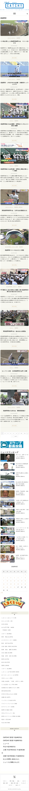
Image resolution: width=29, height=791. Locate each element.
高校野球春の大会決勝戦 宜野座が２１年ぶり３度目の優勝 (14, 124)
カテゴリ (10, 785)
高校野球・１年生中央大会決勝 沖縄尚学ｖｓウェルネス (14, 83)
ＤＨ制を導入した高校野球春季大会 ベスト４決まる (14, 42)
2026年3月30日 (14, 45)
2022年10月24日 (13, 413)
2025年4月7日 (14, 128)
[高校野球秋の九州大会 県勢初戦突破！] (14, 397)
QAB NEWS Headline (16, 789)
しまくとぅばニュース (8, 617)
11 (10, 580)
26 (14, 587)
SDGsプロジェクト (7, 713)
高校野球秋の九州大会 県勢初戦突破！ (14, 411)
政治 (3, 662)
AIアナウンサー (6, 706)
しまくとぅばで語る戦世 (8, 671)
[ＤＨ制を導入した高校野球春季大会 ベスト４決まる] (14, 28)
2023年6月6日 (14, 294)
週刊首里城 (5, 690)
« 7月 (1, 592)
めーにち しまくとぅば (8, 675)
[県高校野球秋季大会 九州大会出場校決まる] (14, 197)
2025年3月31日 (14, 173)
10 (7, 580)
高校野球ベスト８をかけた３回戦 (14, 250)
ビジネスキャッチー (7, 640)
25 (10, 587)
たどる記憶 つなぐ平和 (8, 684)
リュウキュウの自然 (7, 700)
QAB (17, 246)
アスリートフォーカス (8, 703)
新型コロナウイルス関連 (8, 716)
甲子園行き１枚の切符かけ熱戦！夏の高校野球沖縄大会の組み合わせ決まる (14, 290)
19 (14, 584)
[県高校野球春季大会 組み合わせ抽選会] (14, 318)
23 (3, 587)
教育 (3, 659)
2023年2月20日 (14, 334)
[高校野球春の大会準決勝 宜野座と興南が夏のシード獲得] (14, 156)
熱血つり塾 (5, 719)
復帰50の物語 (5, 710)
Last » (16, 436)
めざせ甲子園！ (8, 246)
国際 (3, 665)
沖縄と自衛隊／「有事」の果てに (11, 681)
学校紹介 (5, 630)
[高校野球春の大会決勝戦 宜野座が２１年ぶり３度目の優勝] (14, 111)
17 (7, 584)
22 (25, 584)
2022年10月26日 (13, 373)
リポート (13, 37)
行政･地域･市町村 (7, 646)
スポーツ (9, 37)
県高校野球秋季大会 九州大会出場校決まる (14, 210)
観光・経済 (5, 643)
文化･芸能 (4, 652)
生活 (3, 624)
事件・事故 (5, 636)
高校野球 (18, 37)
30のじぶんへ (5, 678)
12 (21, 433)
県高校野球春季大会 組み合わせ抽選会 (14, 331)
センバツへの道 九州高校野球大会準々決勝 (14, 371)
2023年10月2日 (14, 213)
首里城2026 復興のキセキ (9, 687)
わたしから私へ (6, 621)
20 (18, 584)
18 (10, 584)
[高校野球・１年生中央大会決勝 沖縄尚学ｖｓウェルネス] (14, 69)
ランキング (23, 783)
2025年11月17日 (13, 87)
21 (21, 584)
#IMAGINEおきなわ (7, 694)
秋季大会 (20, 207)
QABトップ (18, 785)
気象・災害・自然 (7, 656)
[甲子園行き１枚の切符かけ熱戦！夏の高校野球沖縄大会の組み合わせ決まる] (14, 277)
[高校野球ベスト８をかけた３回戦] (14, 237)
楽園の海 (4, 697)
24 (7, 587)
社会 (3, 722)
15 (24, 433)
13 (18, 580)
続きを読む (14, 57)
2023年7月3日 (14, 253)
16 (3, 584)
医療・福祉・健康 (7, 649)
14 (21, 580)
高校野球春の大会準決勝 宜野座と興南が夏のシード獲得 (14, 170)
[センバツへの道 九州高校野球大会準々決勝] (14, 358)
